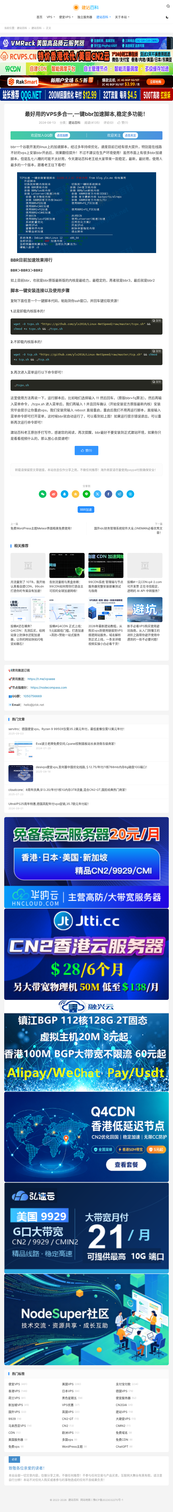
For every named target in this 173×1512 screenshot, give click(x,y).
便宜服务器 (126, 1398)
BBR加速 (86, 509)
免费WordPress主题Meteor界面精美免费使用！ (42, 528)
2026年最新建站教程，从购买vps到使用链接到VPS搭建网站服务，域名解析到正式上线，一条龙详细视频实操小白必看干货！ (105, 634)
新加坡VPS (18, 1405)
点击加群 (62, 135)
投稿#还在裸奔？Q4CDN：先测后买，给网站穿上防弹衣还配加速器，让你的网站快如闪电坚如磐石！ (28, 634)
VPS (49, 17)
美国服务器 (17, 1439)
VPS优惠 (71, 1405)
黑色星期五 (72, 1398)
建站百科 (86, 7)
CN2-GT (70, 1419)
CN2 (68, 1425)
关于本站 (121, 17)
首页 (39, 17)
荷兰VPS (17, 1398)
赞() (123, 122)
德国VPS (124, 1391)
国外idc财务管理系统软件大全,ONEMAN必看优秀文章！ (128, 530)
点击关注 (130, 135)
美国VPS (71, 1384)
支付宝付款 (127, 1384)
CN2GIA (124, 1405)
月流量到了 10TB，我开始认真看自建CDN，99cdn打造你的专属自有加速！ (28, 586)
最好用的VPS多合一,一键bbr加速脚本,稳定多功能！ (86, 114)
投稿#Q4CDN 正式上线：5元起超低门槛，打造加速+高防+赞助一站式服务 (66, 630)
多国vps (69, 1439)
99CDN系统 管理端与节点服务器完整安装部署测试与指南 (105, 586)
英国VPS (71, 1412)
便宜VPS (65, 17)
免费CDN (124, 1439)
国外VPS (17, 1412)
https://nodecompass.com (49, 687)
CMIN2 (123, 1425)
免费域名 (124, 1432)
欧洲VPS (70, 1432)
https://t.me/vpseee (41, 679)
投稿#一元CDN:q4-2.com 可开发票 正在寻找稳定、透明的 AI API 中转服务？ (144, 586)
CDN (14, 1432)
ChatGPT (124, 1446)
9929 (14, 1419)
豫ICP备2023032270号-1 (108, 1499)
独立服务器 (84, 17)
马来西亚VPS (20, 1425)
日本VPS (71, 1391)
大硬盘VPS (126, 1419)
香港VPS (17, 1391)
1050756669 (32, 696)
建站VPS (124, 1412)
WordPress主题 (74, 1446)
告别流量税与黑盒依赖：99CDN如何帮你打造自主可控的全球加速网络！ (66, 586)
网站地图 (85, 1499)
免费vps (16, 1446)
